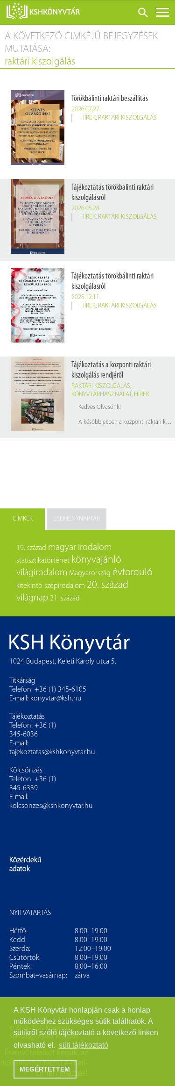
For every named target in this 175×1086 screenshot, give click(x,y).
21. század (65, 598)
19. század (31, 548)
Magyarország (90, 573)
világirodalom (41, 573)
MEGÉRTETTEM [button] (45, 1069)
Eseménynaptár (76, 518)
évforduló (132, 572)
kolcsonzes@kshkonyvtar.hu (51, 806)
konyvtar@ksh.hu (56, 698)
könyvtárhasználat (101, 394)
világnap (32, 598)
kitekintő (29, 586)
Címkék (23, 518)
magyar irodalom (80, 547)
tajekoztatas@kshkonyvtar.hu (52, 752)
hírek (88, 117)
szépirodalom (64, 586)
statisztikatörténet (43, 560)
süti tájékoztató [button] (83, 1045)
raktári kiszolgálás (127, 117)
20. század (107, 585)
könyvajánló (96, 560)
